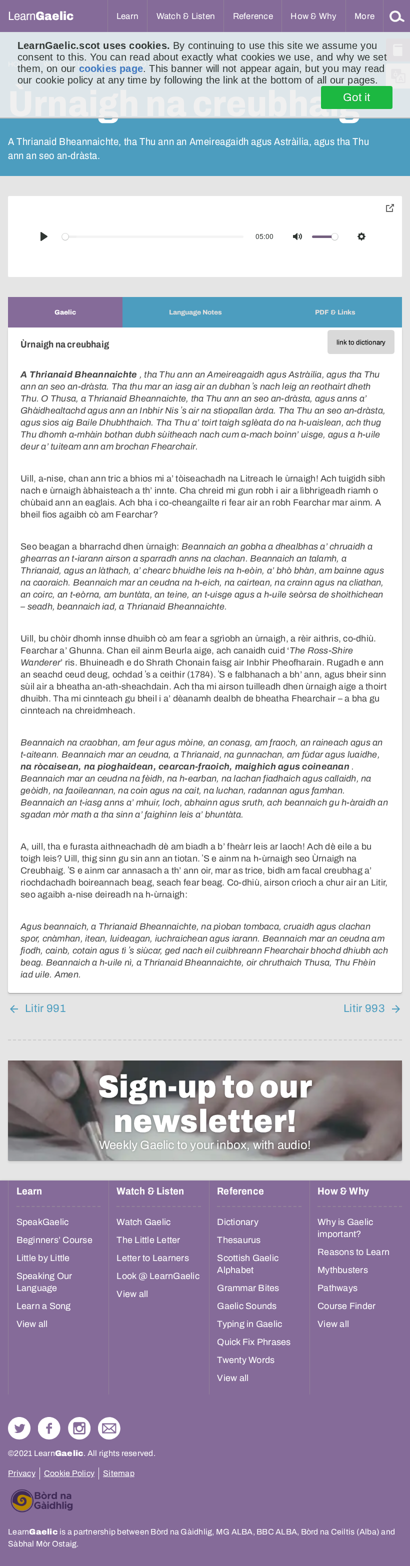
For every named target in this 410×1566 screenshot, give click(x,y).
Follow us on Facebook (49, 1428)
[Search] (397, 16)
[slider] (153, 237)
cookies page (111, 68)
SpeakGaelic (42, 1222)
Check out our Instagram (79, 1428)
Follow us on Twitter (19, 1428)
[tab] (65, 312)
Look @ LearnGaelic (158, 1276)
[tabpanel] (205, 660)
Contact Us (109, 1428)
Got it (356, 98)
